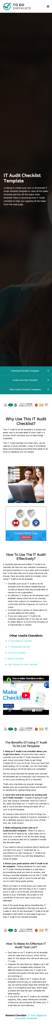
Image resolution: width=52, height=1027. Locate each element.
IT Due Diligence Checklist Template (31, 1017)
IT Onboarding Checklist (19, 647)
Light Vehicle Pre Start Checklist (22, 664)
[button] (48, 6)
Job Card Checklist (16, 652)
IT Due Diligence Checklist (20, 641)
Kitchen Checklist (16, 658)
